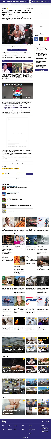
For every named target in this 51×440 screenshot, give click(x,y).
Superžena (10, 429)
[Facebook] (36, 39)
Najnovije (8, 1)
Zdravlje (9, 425)
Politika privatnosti (32, 429)
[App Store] (45, 431)
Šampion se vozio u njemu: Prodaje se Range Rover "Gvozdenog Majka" (18, 110)
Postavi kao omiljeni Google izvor (14, 49)
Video (23, 425)
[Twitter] (41, 39)
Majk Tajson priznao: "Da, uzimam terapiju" (13, 105)
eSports (15, 425)
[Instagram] (46, 39)
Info (3, 425)
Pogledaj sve (41, 70)
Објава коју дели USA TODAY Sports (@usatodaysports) (17, 146)
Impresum (30, 426)
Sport (3, 426)
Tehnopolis (16, 426)
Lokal (15, 429)
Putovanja (10, 426)
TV (22, 426)
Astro (28, 360)
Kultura (9, 428)
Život (3, 429)
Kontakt (30, 433)
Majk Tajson (5, 168)
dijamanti (16, 168)
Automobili (16, 428)
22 (5, 198)
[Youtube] (48, 421)
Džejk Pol (11, 168)
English (23, 428)
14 (5, 204)
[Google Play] (45, 428)
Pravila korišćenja (32, 428)
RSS (29, 432)
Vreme (23, 429)
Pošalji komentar (29, 173)
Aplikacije (30, 430)
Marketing (30, 425)
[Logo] (3, 1)
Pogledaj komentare (20, 173)
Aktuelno (4, 8)
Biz (2, 428)
